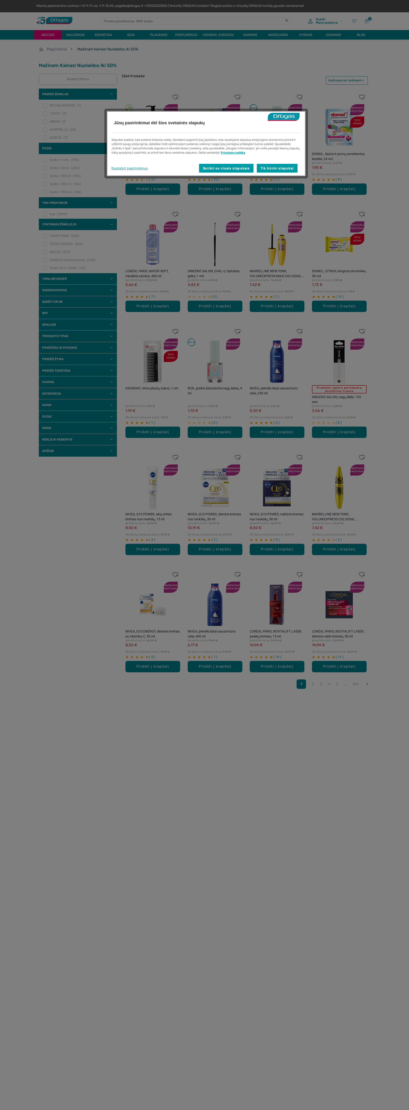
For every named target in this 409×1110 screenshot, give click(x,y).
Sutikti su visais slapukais (226, 168)
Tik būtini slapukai (277, 168)
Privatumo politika (233, 152)
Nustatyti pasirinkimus (129, 168)
